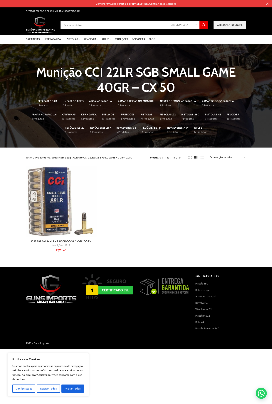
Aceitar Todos (73, 388)
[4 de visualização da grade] (202, 157)
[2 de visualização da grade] (190, 157)
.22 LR (67, 245)
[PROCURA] (203, 25)
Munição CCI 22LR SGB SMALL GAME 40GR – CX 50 (61, 240)
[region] (48, 375)
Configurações (24, 388)
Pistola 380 (201, 283)
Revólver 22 (202, 303)
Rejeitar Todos (48, 388)
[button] (261, 393)
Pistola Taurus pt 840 (207, 328)
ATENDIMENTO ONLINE (230, 24)
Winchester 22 (203, 309)
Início (29, 157)
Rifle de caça (202, 290)
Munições (57, 245)
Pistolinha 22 (202, 315)
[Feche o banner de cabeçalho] (267, 3)
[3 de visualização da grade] (195, 157)
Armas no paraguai (205, 296)
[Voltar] (131, 59)
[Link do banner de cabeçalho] (130, 3)
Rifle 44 (199, 322)
